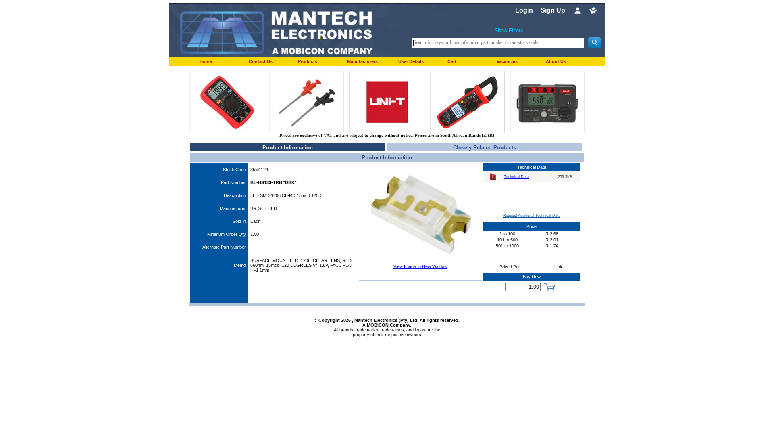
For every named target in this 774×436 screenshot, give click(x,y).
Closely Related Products (484, 148)
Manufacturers (362, 61)
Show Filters (508, 30)
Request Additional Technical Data (531, 216)
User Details (411, 61)
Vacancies (507, 61)
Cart (451, 61)
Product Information (287, 148)
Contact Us (261, 61)
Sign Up (553, 10)
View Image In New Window (420, 266)
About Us (556, 61)
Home (206, 61)
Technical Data (516, 177)
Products (307, 61)
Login (524, 10)
